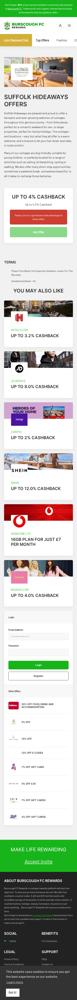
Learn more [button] (15, 982)
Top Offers (42, 40)
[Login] (60, 25)
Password (13, 645)
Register (38, 676)
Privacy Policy (11, 959)
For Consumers (49, 940)
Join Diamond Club (16, 40)
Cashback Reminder (42, 915)
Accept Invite (39, 861)
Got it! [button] (13, 992)
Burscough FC (15, 8)
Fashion (61, 40)
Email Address (15, 629)
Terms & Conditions (14, 964)
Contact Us (47, 964)
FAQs (44, 959)
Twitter (12, 940)
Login (38, 665)
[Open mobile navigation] (69, 25)
